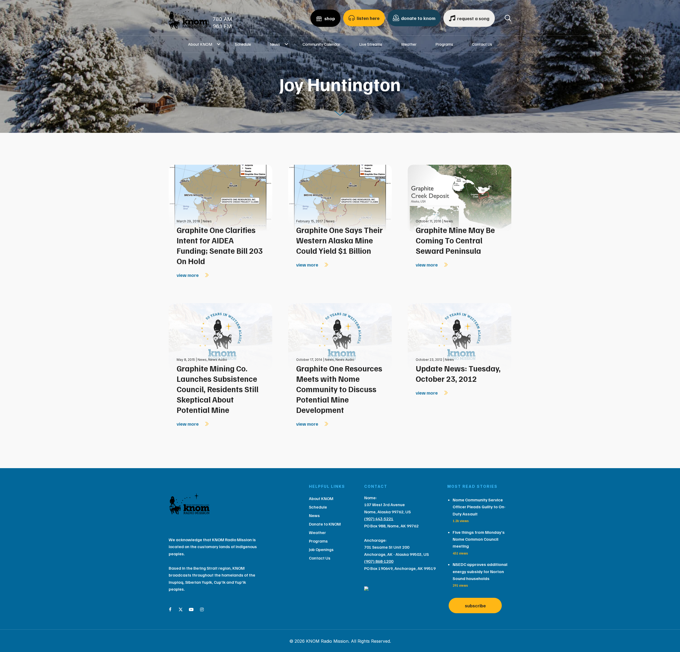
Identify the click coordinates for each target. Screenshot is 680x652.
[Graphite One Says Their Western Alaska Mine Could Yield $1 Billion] (340, 197)
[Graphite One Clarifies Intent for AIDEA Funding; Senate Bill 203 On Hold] (220, 197)
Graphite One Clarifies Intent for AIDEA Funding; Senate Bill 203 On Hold (220, 245)
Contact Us (482, 44)
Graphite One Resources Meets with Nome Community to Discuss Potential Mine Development (339, 389)
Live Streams (370, 44)
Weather (408, 44)
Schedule (243, 44)
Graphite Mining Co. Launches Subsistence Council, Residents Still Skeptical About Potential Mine (217, 389)
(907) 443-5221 (378, 518)
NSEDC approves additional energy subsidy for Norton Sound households (480, 571)
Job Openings (321, 549)
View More (188, 275)
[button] (218, 44)
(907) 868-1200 (378, 561)
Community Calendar (321, 44)
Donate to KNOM (325, 524)
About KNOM (200, 44)
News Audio (217, 360)
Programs (444, 44)
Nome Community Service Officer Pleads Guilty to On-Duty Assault (479, 506)
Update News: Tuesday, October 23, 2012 (458, 373)
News (275, 44)
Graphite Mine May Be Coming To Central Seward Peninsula (455, 240)
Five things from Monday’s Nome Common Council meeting (479, 539)
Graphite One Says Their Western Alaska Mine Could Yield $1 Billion (339, 240)
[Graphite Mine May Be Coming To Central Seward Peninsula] (459, 197)
